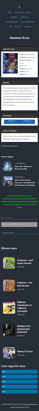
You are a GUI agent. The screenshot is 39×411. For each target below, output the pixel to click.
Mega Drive (31, 57)
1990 (3, 376)
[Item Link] (9, 263)
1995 (24, 66)
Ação (27, 71)
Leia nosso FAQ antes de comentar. (19, 196)
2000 (3, 381)
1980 (3, 372)
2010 (3, 386)
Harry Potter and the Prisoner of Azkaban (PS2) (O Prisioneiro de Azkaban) (25, 182)
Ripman (29, 69)
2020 (3, 391)
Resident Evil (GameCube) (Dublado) (23, 329)
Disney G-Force (25, 351)
